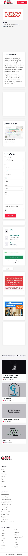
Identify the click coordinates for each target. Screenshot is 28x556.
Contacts (3, 476)
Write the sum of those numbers (11, 206)
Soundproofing (4, 509)
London (16, 547)
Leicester (16, 542)
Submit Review (10, 215)
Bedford (17, 24)
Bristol (2, 540)
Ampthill (6, 442)
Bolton (2, 535)
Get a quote (3, 474)
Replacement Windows (6, 504)
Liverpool (17, 544)
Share (8, 269)
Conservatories (4, 517)
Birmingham (3, 533)
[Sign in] (14, 2)
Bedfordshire (5, 26)
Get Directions (14, 235)
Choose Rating (8, 157)
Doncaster (3, 548)
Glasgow (17, 534)
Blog (2, 479)
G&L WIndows (7, 398)
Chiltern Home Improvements (11, 419)
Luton (5, 421)
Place (6, 185)
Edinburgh (17, 532)
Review (6, 192)
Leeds (16, 539)
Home (2, 469)
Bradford (3, 538)
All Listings (3, 471)
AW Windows (6, 440)
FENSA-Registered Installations (7, 522)
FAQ (2, 484)
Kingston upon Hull (19, 537)
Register (2, 481)
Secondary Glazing (5, 519)
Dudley (16, 530)
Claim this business (14, 257)
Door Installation (4, 497)
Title (5, 178)
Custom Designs (4, 507)
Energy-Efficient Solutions (6, 502)
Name (6, 164)
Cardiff (2, 543)
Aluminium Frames (5, 514)
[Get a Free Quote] (14, 283)
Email (6, 171)
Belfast (2, 530)
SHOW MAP (14, 132)
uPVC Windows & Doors (6, 512)
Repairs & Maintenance (6, 499)
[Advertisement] (14, 39)
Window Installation (5, 494)
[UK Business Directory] (14, 309)
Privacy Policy (4, 486)
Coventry (3, 545)
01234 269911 (13, 244)
